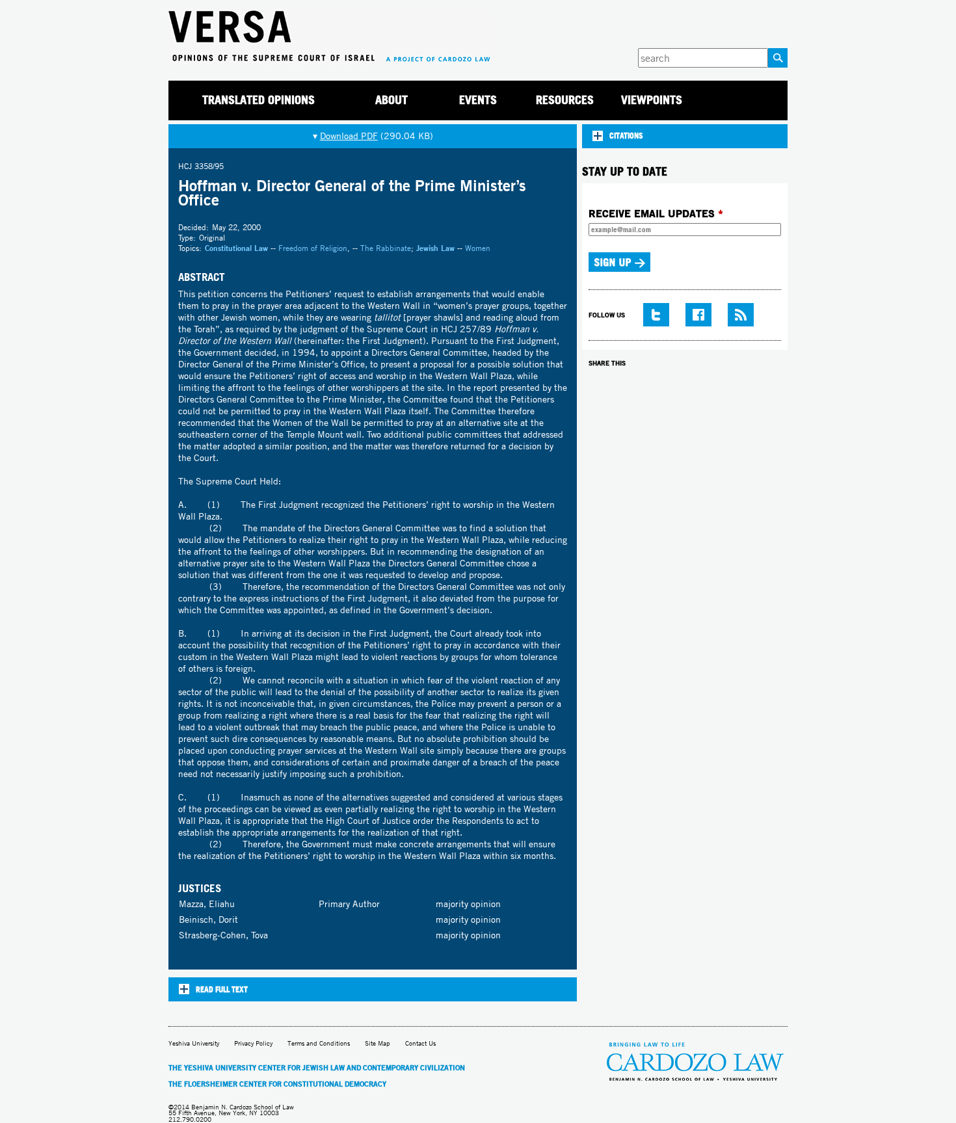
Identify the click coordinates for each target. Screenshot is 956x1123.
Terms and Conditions (318, 1043)
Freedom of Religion (312, 248)
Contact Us (420, 1043)
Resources (565, 100)
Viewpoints (651, 100)
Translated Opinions (258, 100)
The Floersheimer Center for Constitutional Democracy (277, 1084)
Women (477, 248)
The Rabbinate (385, 248)
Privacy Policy (253, 1043)
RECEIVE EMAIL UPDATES (656, 213)
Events (478, 100)
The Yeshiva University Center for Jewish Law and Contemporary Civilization (316, 1067)
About (391, 100)
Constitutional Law (236, 248)
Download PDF (349, 136)
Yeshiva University (193, 1043)
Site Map (377, 1043)
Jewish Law (435, 248)
